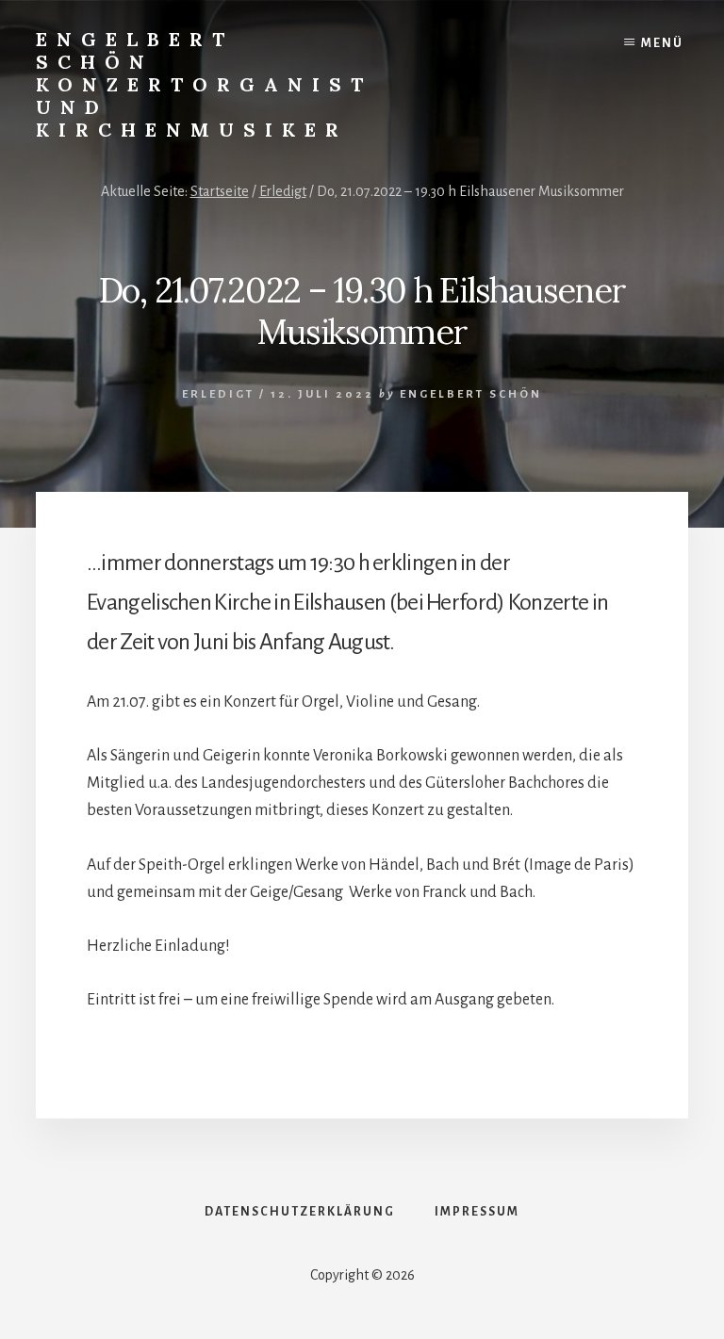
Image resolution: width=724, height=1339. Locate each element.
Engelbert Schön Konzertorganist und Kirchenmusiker (204, 84)
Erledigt (218, 394)
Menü (662, 43)
